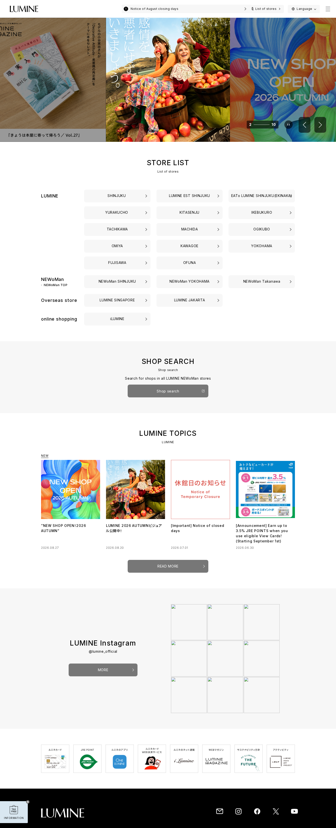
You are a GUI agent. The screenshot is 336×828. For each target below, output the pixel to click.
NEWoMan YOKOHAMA (189, 281)
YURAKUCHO (117, 212)
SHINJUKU (117, 196)
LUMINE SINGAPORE (117, 300)
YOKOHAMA (261, 246)
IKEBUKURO (261, 212)
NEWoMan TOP (56, 285)
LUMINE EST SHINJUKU (189, 196)
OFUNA (189, 262)
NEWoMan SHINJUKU (117, 281)
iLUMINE (117, 319)
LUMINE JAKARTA (189, 300)
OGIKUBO (261, 229)
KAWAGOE (190, 246)
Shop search (168, 391)
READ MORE (168, 566)
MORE (103, 670)
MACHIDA (189, 229)
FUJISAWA (117, 262)
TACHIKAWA (117, 229)
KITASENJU (189, 212)
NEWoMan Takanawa (261, 281)
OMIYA (117, 246)
